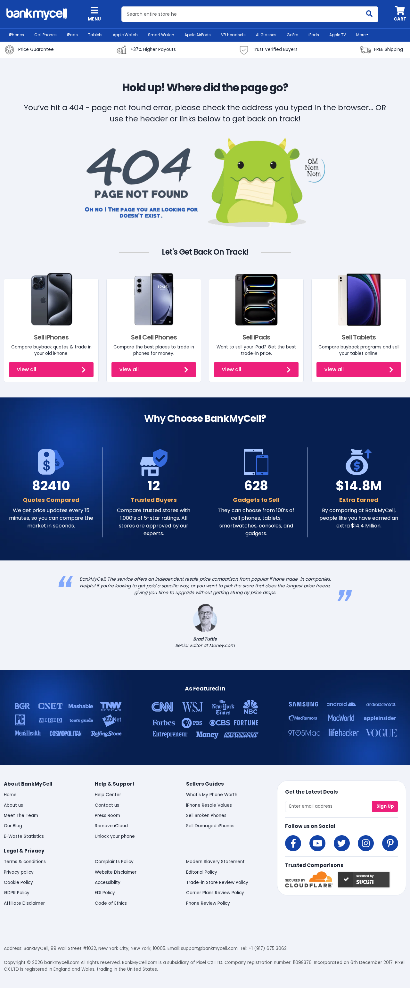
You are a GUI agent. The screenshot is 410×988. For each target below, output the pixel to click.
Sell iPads (256, 337)
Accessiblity (107, 882)
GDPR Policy (16, 893)
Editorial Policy (201, 872)
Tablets (95, 34)
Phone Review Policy (208, 903)
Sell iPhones (51, 337)
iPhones (16, 34)
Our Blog (13, 826)
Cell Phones (45, 34)
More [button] (360, 34)
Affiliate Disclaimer (24, 903)
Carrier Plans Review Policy (215, 893)
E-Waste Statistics (24, 836)
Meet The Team (21, 815)
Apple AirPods (197, 34)
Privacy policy (19, 872)
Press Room (107, 815)
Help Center (108, 795)
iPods (313, 34)
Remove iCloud (111, 826)
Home (10, 795)
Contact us (107, 805)
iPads (72, 34)
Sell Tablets (359, 337)
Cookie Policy (18, 882)
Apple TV (337, 34)
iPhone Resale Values (209, 805)
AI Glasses (266, 34)
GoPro (292, 34)
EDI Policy (105, 893)
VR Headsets (233, 34)
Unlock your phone (115, 836)
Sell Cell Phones (154, 337)
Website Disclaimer (115, 872)
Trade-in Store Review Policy (217, 882)
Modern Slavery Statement (215, 862)
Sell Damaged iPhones (210, 826)
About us (13, 805)
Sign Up (385, 806)
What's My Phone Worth (211, 795)
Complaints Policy (114, 862)
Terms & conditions (25, 862)
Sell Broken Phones (206, 815)
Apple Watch (125, 34)
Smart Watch (161, 34)
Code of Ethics (111, 903)
